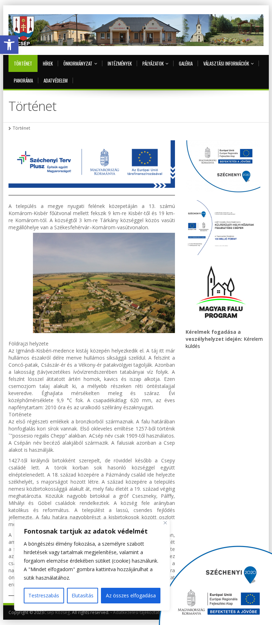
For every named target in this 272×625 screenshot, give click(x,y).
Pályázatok (153, 63)
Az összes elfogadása (131, 595)
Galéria (186, 63)
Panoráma (23, 80)
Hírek (48, 63)
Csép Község (57, 612)
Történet (23, 63)
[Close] (165, 522)
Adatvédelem (56, 80)
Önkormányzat (77, 63)
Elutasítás (83, 595)
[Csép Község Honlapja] (136, 30)
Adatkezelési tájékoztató (137, 612)
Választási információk (226, 63)
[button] (9, 44)
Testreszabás (43, 595)
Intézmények (120, 63)
